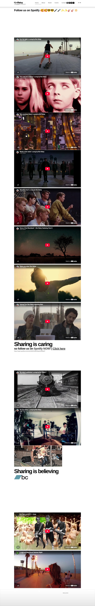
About (43, 3)
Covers (57, 3)
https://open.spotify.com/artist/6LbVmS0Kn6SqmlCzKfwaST (29, 351)
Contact (64, 3)
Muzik (50, 3)
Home (37, 3)
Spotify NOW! (42, 348)
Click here (59, 348)
